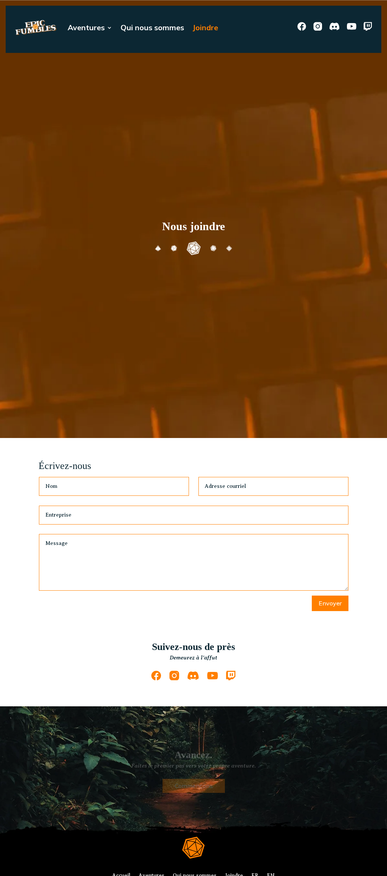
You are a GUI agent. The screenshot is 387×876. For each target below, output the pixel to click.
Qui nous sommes (152, 27)
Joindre (205, 27)
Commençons (194, 785)
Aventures (86, 27)
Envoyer (330, 603)
